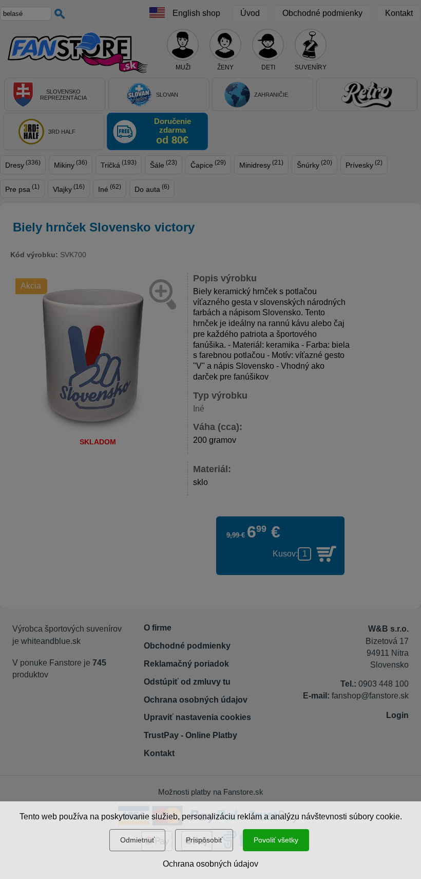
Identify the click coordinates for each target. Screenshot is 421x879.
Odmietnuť (137, 840)
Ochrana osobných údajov (210, 863)
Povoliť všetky (276, 840)
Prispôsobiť (204, 840)
